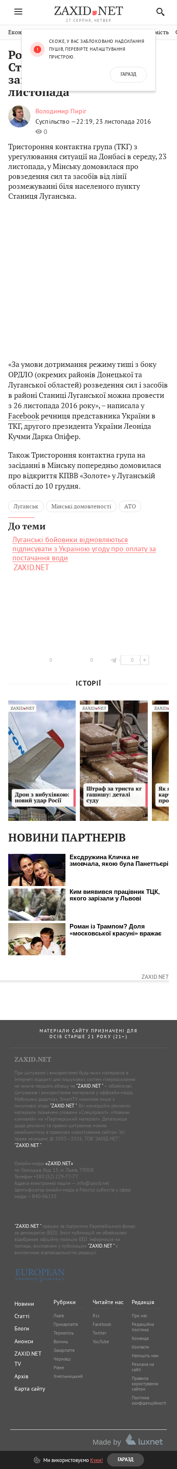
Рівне (59, 1367)
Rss (96, 1316)
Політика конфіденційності (149, 1400)
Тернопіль (64, 1333)
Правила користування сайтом (145, 1383)
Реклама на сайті (143, 1367)
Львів (59, 1316)
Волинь (61, 1341)
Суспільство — (55, 121)
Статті (22, 1316)
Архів (21, 1376)
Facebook (23, 416)
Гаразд (128, 74)
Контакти (140, 1347)
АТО (130, 506)
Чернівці (62, 1359)
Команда (140, 1338)
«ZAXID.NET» (59, 1163)
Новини (24, 1303)
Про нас (139, 1316)
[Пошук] (158, 11)
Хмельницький (68, 1376)
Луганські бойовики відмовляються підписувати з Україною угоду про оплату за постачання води (84, 548)
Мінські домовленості (81, 506)
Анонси (23, 1341)
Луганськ (26, 506)
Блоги (21, 1328)
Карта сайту (29, 1388)
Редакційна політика (143, 1327)
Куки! (96, 1460)
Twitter (100, 1333)
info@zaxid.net (93, 1183)
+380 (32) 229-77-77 (55, 1176)
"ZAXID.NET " (89, 1086)
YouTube (101, 1341)
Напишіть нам (145, 1356)
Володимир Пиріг (60, 111)
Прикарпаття (66, 1324)
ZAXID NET (88, 10)
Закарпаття (64, 1350)
